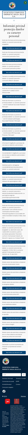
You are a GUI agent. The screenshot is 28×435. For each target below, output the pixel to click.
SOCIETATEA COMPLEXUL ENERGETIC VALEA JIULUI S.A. (14, 14)
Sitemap (23, 396)
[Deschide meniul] (14, 20)
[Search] (24, 374)
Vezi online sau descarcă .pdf (14, 48)
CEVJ (5, 396)
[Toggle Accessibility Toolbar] (25, 2)
